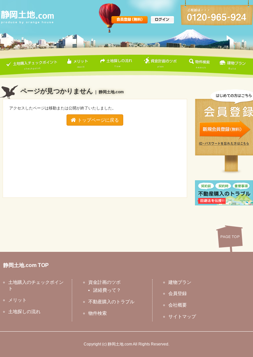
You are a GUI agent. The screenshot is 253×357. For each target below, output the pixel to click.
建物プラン (179, 282)
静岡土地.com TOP (26, 265)
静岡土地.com (120, 344)
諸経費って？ (107, 290)
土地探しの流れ (24, 311)
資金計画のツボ (104, 282)
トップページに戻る (97, 120)
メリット (17, 300)
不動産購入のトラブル (111, 301)
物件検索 (97, 313)
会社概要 (177, 305)
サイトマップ (182, 316)
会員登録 (177, 293)
